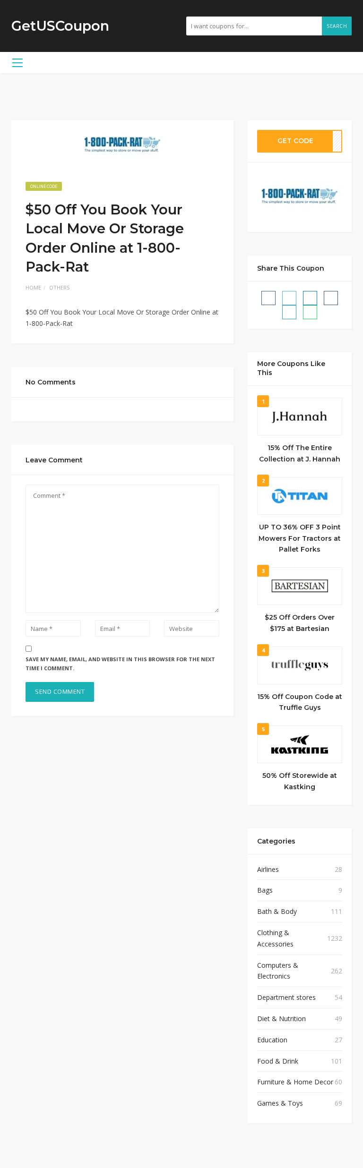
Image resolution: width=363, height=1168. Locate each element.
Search (337, 26)
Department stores (286, 997)
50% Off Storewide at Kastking (299, 781)
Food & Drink (277, 1061)
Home (33, 287)
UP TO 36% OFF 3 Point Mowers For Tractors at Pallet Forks (300, 538)
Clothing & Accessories (275, 938)
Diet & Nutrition (281, 1018)
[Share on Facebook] (268, 298)
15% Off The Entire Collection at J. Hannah (299, 453)
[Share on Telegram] (289, 312)
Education (272, 1039)
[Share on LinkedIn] (310, 298)
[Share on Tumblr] (331, 298)
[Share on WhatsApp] (310, 312)
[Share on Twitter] (289, 298)
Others (59, 287)
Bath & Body (277, 911)
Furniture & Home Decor (295, 1081)
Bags (265, 890)
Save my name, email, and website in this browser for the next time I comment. (120, 664)
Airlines (268, 869)
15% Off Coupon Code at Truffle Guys (299, 702)
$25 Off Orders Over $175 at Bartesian (300, 623)
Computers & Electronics (277, 971)
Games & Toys (280, 1103)
